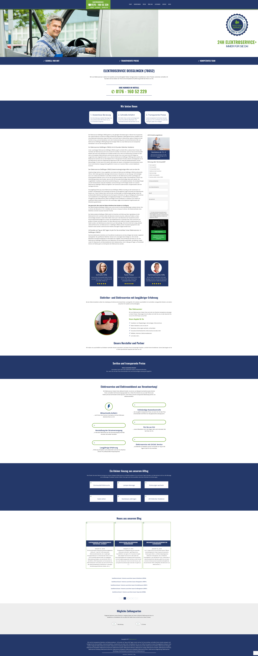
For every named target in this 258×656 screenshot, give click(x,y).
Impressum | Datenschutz (127, 654)
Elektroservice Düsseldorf (93, 647)
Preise (144, 4)
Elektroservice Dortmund (106, 647)
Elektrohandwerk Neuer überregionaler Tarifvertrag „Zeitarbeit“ (100, 543)
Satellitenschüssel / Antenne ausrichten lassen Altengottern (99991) (129, 581)
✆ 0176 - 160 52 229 (129, 91)
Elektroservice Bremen (129, 647)
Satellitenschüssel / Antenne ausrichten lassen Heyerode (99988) (129, 592)
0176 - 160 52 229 (98, 4)
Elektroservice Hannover (165, 647)
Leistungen (157, 4)
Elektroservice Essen (118, 647)
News (169, 4)
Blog (134, 654)
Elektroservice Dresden (152, 647)
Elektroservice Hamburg (117, 646)
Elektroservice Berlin (105, 646)
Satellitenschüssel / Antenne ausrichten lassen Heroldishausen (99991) (129, 585)
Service (164, 4)
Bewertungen (137, 4)
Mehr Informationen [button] (158, 229)
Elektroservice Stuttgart (164, 646)
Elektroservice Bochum (106, 649)
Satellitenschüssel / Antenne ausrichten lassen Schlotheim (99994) (129, 578)
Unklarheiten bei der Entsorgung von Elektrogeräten (156, 543)
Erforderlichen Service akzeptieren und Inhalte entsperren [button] (158, 237)
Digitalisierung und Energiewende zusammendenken (128, 543)
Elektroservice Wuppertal (119, 649)
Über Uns (150, 4)
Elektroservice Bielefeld (132, 649)
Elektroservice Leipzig (141, 647)
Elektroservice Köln (141, 646)
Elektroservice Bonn (143, 649)
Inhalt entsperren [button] (159, 231)
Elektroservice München (130, 646)
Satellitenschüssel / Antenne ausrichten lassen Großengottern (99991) (129, 588)
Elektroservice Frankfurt (152, 646)
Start (130, 4)
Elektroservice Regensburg (155, 649)
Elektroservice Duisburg (94, 649)
